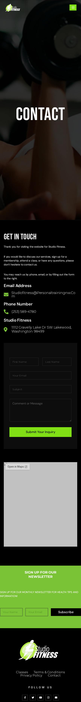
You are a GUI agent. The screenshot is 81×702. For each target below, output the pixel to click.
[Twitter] (33, 697)
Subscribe (66, 612)
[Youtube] (40, 697)
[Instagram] (48, 697)
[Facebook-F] (25, 697)
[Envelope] (56, 697)
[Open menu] (73, 7)
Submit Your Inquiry (40, 432)
